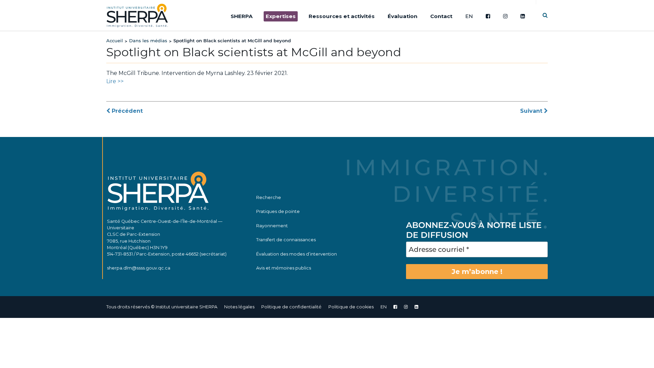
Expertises (281, 16)
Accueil (114, 40)
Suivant (532, 111)
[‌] (406, 306)
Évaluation (402, 16)
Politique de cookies (351, 306)
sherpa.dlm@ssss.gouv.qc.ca (138, 268)
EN (469, 16)
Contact (441, 16)
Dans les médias (148, 40)
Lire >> (115, 81)
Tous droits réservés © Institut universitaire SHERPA (161, 306)
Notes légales (239, 306)
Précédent (126, 111)
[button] (545, 15)
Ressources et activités (342, 16)
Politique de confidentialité (291, 306)
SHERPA (242, 16)
